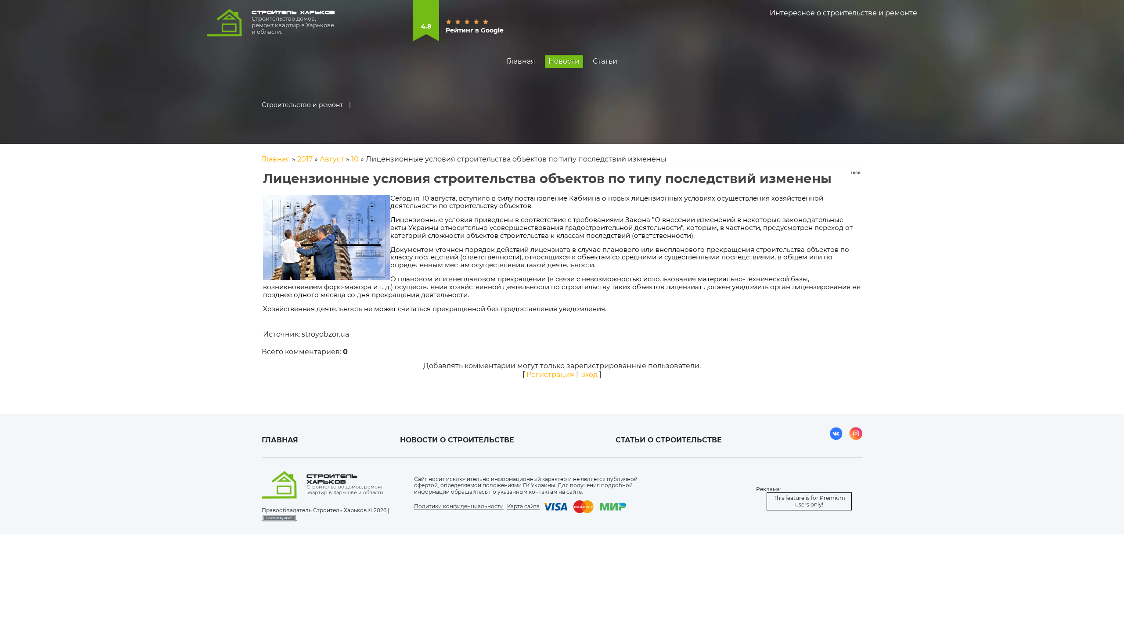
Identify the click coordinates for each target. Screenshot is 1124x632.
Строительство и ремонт (302, 105)
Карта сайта (523, 506)
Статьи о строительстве (669, 440)
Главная (276, 159)
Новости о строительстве (457, 440)
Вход (589, 374)
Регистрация (550, 374)
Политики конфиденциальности (459, 506)
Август (332, 159)
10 (355, 159)
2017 (305, 159)
